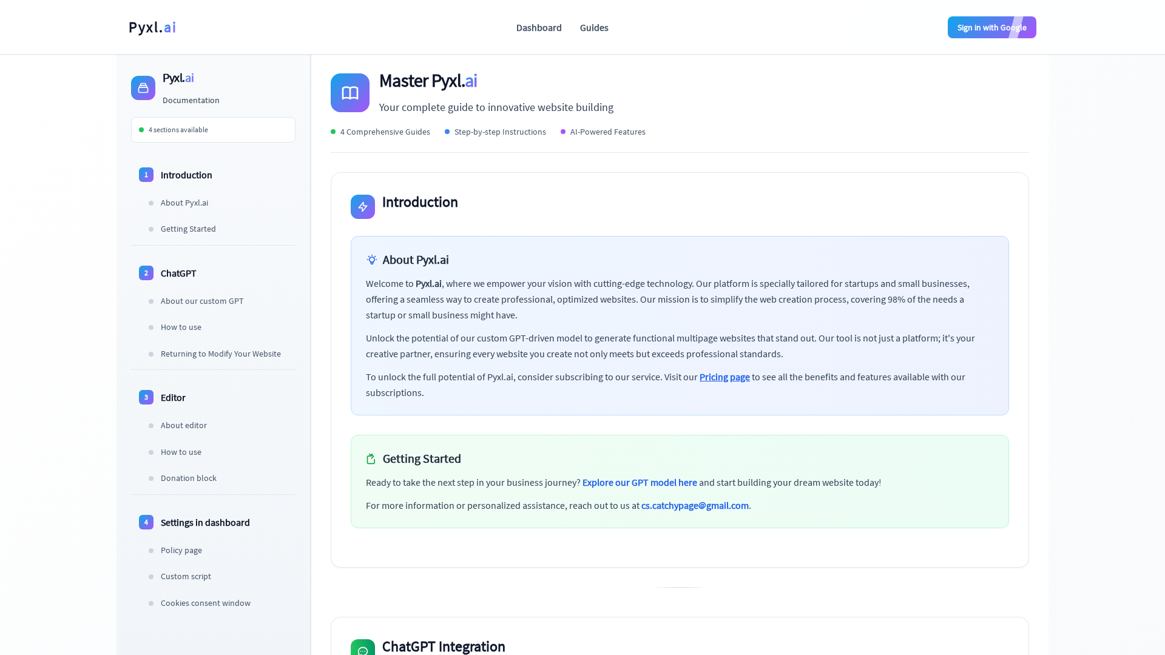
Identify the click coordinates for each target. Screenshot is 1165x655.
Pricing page (725, 377)
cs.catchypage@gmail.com (695, 505)
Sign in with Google (992, 27)
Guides (594, 27)
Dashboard (539, 27)
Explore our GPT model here (639, 482)
